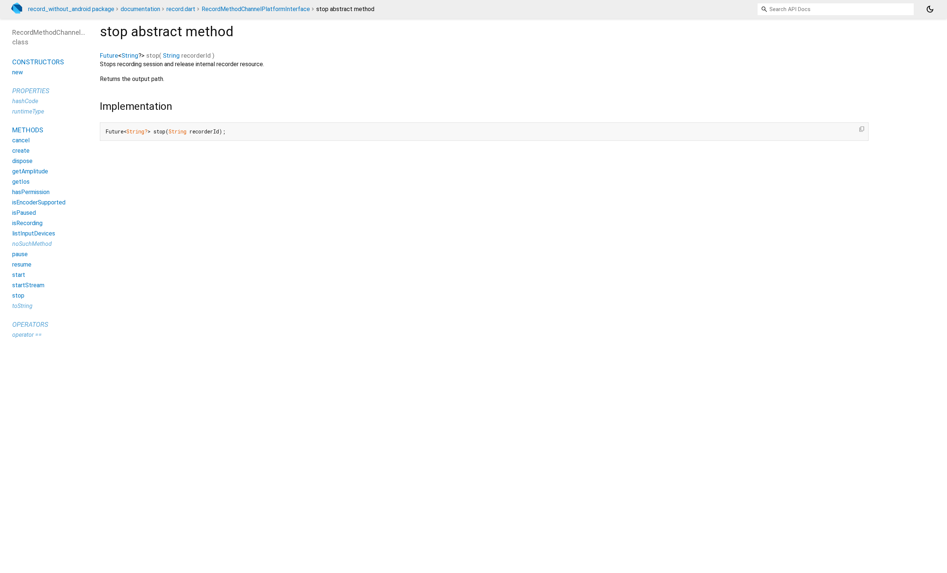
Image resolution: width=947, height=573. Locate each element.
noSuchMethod (32, 243)
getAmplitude (30, 171)
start (18, 274)
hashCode (25, 101)
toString (22, 305)
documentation (140, 9)
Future (109, 55)
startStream (28, 285)
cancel (21, 140)
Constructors (38, 62)
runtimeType (28, 111)
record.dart (180, 9)
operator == (27, 334)
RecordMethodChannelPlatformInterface (256, 9)
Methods (27, 130)
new (17, 72)
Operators (30, 324)
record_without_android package (71, 9)
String (129, 55)
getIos (21, 181)
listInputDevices (33, 233)
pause (20, 254)
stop (18, 295)
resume (21, 264)
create (21, 150)
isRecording (27, 223)
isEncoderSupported (38, 202)
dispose (22, 161)
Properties (30, 91)
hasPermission (31, 192)
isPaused (24, 212)
